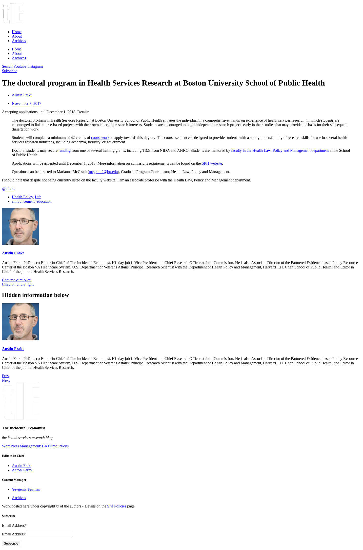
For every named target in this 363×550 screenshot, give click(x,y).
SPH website (212, 163)
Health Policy (22, 197)
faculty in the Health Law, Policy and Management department (280, 150)
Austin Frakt (13, 253)
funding (65, 150)
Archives (19, 41)
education (44, 201)
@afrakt (8, 188)
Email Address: (14, 534)
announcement (23, 201)
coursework (100, 137)
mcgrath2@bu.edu (103, 172)
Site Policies (116, 506)
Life (38, 197)
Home (16, 32)
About (17, 36)
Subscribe (11, 543)
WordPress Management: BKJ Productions (35, 446)
